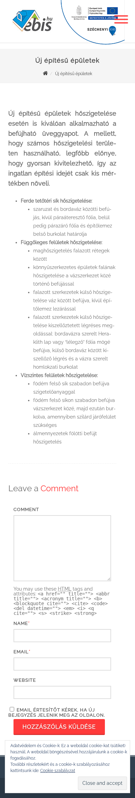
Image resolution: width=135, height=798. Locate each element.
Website (25, 680)
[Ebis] (32, 32)
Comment (26, 509)
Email (21, 651)
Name (21, 623)
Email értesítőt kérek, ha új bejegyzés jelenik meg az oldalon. (56, 712)
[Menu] (121, 15)
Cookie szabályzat (57, 770)
